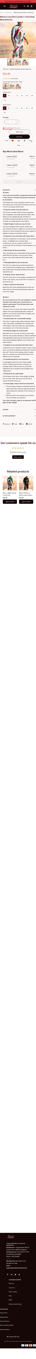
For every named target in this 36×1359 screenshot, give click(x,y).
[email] (16, 1268)
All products (8, 12)
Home (1, 12)
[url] (29, 1341)
